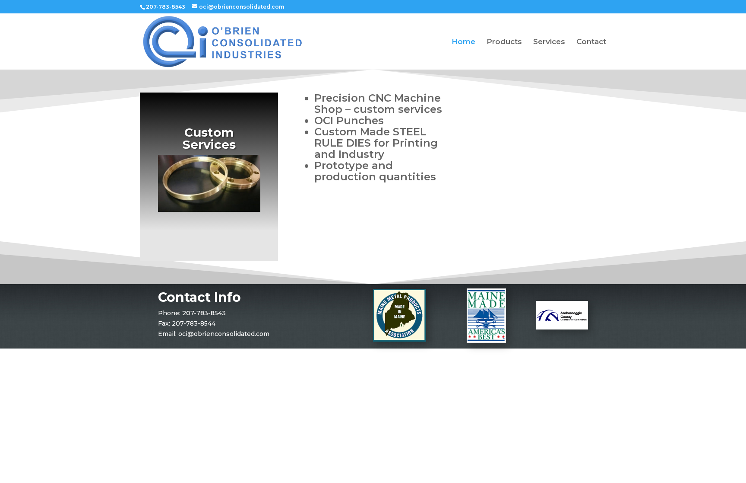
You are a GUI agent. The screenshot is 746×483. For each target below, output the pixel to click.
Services (549, 42)
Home (463, 42)
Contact (591, 42)
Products (504, 42)
